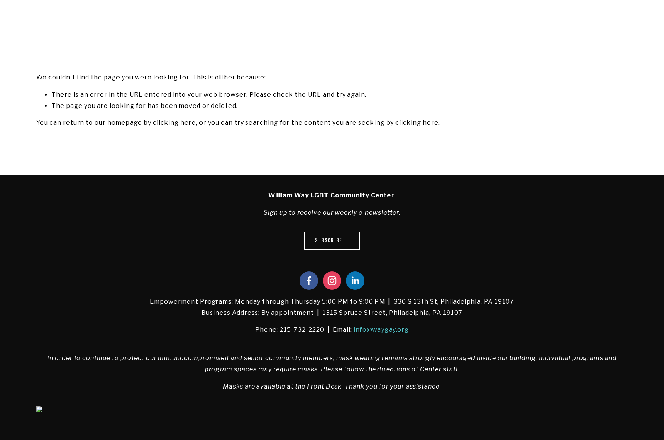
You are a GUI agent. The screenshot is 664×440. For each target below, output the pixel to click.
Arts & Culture (84, 17)
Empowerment (134, 17)
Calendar (300, 17)
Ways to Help (260, 17)
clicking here (174, 122)
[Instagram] (332, 280)
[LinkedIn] (355, 280)
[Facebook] (309, 280)
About (45, 17)
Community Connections (197, 17)
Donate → (606, 17)
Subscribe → (332, 240)
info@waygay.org (381, 329)
